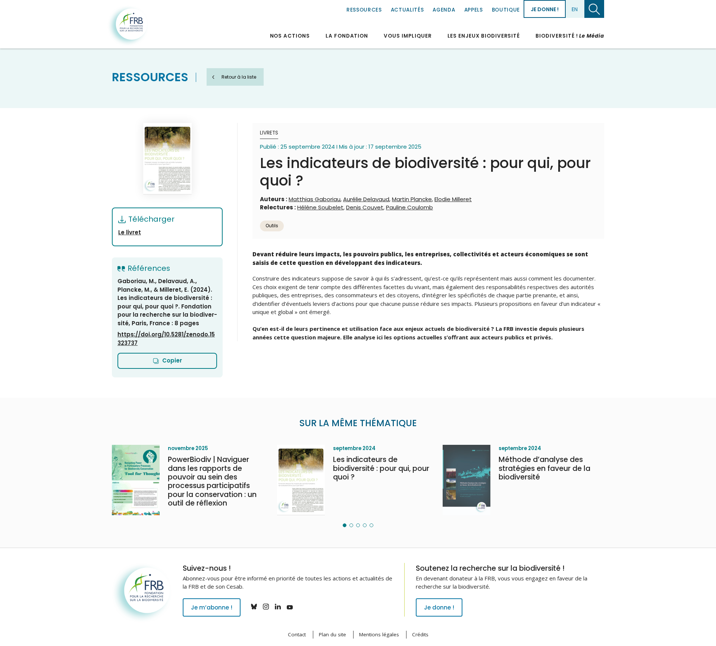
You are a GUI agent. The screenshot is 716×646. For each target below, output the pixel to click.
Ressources (364, 9)
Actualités (407, 9)
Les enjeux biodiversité (484, 35)
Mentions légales (379, 634)
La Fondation (347, 35)
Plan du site (332, 634)
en (575, 9)
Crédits (420, 634)
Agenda (444, 9)
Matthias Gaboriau (314, 199)
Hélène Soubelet (320, 207)
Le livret (129, 232)
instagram (265, 606)
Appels (473, 9)
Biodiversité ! (570, 35)
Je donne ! (545, 9)
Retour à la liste (239, 77)
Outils (272, 225)
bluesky (253, 606)
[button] (344, 525)
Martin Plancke (412, 199)
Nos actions (290, 35)
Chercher (594, 9)
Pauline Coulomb (409, 207)
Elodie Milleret (453, 199)
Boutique (506, 9)
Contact (297, 634)
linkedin (277, 606)
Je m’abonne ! (211, 607)
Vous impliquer (407, 35)
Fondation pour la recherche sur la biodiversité (127, 25)
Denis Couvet (364, 207)
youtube (289, 606)
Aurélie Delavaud (366, 199)
